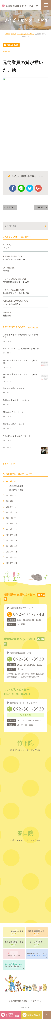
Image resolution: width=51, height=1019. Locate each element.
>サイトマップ (26, 1007)
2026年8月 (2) (16, 486)
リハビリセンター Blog (25, 34)
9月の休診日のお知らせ (13, 412)
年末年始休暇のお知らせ (13, 388)
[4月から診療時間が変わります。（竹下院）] (44, 362)
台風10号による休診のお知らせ (16, 436)
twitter (29, 188)
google (38, 188)
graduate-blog (15, 302)
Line (21, 188)
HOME (7, 34)
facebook (12, 188)
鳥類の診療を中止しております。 (17, 400)
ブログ (13, 34)
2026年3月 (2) (16, 490)
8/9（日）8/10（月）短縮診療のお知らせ (21, 348)
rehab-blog (12, 45)
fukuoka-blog (16, 280)
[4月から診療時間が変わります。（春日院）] (44, 376)
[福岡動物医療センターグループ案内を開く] (31, 1015)
